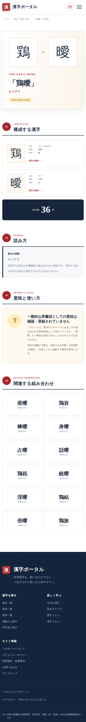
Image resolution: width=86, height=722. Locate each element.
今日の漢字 (53, 602)
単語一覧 (7, 608)
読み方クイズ (54, 608)
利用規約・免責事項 (13, 661)
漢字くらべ (53, 615)
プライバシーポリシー (14, 655)
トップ (5, 19)
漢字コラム (53, 621)
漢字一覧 (7, 602)
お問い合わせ (9, 667)
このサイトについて (13, 648)
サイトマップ (9, 673)
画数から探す (9, 621)
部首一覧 (7, 615)
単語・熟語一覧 (21, 19)
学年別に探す (9, 627)
